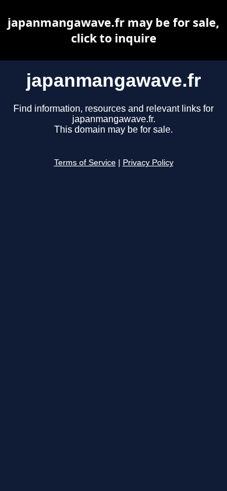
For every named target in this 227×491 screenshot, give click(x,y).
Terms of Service (85, 162)
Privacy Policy (148, 162)
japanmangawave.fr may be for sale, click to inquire (113, 30)
